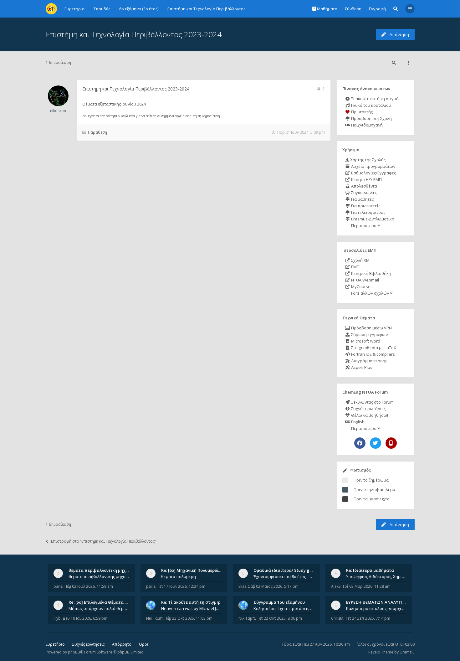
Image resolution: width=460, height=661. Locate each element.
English (357, 422)
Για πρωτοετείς (365, 206)
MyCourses (361, 286)
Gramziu (407, 652)
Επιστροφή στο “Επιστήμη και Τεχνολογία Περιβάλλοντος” (103, 541)
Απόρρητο (121, 644)
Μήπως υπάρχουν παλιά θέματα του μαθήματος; (99, 608)
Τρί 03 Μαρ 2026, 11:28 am (366, 586)
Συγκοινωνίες (363, 192)
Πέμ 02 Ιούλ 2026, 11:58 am (88, 586)
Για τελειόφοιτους (367, 212)
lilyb (57, 618)
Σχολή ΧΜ (360, 260)
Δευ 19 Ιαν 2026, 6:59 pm (85, 618)
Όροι (143, 644)
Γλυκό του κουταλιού (370, 105)
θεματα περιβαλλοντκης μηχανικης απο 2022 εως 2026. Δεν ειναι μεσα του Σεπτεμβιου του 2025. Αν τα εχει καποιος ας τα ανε (99, 576)
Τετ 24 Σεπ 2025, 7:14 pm (367, 618)
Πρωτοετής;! (362, 112)
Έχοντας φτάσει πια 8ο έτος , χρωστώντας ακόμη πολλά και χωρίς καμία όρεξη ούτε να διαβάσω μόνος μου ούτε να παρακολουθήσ (283, 576)
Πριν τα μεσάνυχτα (372, 499)
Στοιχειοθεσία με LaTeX (373, 347)
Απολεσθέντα (363, 186)
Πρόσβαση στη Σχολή (371, 118)
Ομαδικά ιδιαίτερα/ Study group (286, 570)
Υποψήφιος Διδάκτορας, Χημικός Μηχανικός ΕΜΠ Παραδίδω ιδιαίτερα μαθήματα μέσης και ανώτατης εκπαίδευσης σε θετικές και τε (376, 576)
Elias (242, 586)
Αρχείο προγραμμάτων (372, 166)
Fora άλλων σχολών (370, 293)
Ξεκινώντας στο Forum (372, 402)
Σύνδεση (353, 9)
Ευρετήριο (55, 644)
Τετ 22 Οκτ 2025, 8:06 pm (279, 618)
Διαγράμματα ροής (368, 361)
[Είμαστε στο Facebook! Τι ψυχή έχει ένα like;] (359, 443)
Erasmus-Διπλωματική (372, 219)
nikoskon (58, 110)
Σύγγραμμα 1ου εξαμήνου (279, 602)
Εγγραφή (377, 9)
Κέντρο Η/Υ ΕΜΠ (366, 179)
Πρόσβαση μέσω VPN (371, 328)
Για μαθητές (362, 199)
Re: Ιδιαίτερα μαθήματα (370, 570)
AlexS (335, 586)
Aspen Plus (361, 367)
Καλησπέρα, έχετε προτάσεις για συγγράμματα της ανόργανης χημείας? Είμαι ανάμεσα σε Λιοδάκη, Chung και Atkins (283, 608)
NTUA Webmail (364, 280)
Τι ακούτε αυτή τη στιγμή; (375, 98)
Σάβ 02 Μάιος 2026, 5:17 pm (273, 586)
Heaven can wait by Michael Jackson (191, 608)
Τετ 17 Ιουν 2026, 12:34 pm (181, 586)
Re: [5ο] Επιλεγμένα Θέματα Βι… (100, 602)
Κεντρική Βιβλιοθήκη (370, 273)
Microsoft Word (365, 341)
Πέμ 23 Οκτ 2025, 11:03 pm (188, 618)
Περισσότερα (363, 225)
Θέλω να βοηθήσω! (369, 415)
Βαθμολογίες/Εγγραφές (373, 173)
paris (58, 586)
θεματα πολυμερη (178, 576)
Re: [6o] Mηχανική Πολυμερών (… (193, 570)
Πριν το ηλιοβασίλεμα (374, 489)
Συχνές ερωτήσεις (368, 408)
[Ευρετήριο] (51, 8)
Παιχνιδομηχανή (366, 125)
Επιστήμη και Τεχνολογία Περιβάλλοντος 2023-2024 (134, 34)
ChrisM (337, 618)
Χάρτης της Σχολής (367, 160)
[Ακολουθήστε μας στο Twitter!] (375, 443)
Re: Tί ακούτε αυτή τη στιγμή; (190, 602)
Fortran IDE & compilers (372, 354)
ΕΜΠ (355, 267)
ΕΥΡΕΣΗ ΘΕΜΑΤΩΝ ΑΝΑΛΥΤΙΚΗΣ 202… (384, 602)
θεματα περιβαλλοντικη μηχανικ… (103, 570)
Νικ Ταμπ (154, 618)
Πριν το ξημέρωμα (371, 480)
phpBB (74, 652)
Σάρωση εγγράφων (369, 334)
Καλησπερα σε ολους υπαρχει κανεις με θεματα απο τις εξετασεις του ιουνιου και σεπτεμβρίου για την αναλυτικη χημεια (376, 608)
